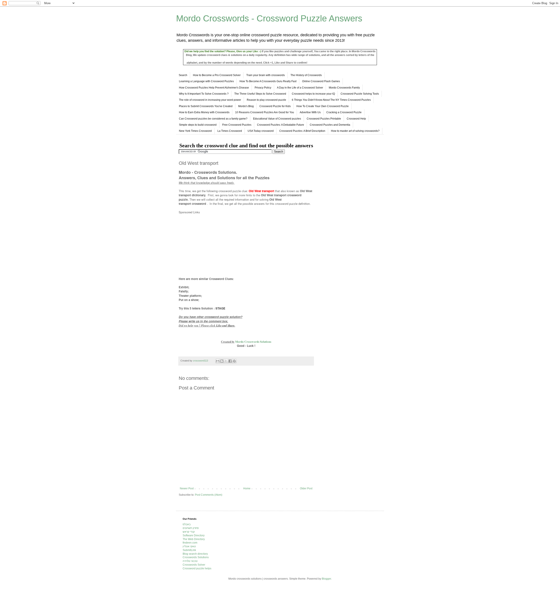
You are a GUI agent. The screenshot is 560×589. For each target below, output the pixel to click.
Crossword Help (356, 118)
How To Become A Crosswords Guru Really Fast (268, 81)
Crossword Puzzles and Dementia (330, 124)
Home (246, 488)
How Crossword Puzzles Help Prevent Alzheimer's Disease (214, 87)
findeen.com (190, 542)
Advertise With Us (310, 112)
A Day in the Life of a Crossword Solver (300, 87)
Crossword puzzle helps (197, 568)
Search (183, 75)
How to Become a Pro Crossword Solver (217, 75)
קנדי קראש (189, 531)
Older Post (306, 488)
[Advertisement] (215, 245)
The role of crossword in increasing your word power (210, 99)
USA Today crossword (261, 130)
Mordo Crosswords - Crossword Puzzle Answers (269, 18)
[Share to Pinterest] (234, 361)
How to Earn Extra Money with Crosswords (204, 112)
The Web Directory (194, 539)
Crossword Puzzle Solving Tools (360, 93)
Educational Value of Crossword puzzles (277, 118)
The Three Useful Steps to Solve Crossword (260, 93)
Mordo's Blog (246, 106)
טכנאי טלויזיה (190, 561)
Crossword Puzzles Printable (324, 118)
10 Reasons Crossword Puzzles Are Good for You (264, 112)
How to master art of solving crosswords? (355, 130)
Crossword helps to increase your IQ (313, 93)
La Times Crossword (229, 130)
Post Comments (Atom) (208, 494)
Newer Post (187, 488)
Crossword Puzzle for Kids (275, 106)
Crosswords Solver (194, 564)
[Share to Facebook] (230, 361)
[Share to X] (226, 361)
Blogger (326, 578)
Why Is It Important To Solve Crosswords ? (204, 93)
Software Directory (194, 535)
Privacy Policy (263, 87)
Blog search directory (195, 553)
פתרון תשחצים (191, 528)
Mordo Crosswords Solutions (253, 341)
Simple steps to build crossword (198, 124)
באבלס (187, 524)
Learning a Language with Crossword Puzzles (206, 81)
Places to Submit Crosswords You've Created (206, 106)
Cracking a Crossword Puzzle (344, 112)
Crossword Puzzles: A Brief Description (302, 130)
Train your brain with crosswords (265, 75)
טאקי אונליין (189, 546)
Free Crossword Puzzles (236, 124)
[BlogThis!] (222, 361)
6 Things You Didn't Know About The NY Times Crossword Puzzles (331, 99)
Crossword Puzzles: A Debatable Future (280, 124)
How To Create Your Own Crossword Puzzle (322, 106)
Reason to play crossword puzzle (266, 99)
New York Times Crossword (195, 130)
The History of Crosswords (306, 75)
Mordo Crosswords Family (344, 87)
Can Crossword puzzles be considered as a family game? (213, 118)
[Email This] (217, 361)
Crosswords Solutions (196, 557)
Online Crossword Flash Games (321, 81)
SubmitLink (189, 550)
